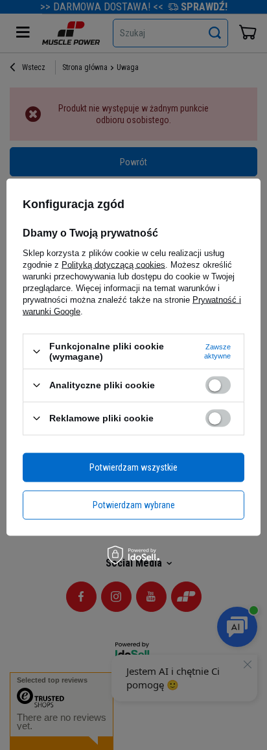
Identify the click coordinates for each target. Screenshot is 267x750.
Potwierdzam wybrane (134, 505)
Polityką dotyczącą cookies (113, 265)
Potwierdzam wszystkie (133, 467)
